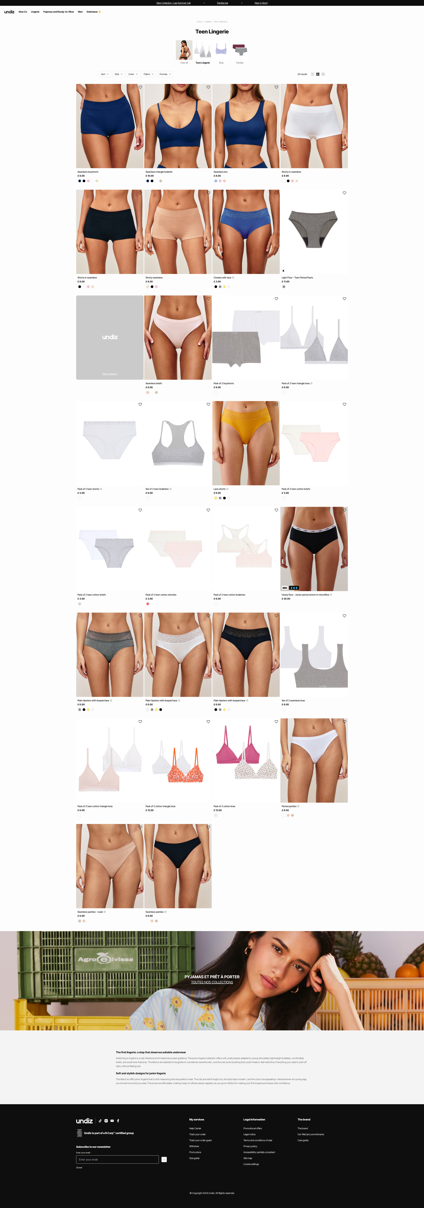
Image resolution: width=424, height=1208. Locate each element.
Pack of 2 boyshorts (224, 383)
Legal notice (249, 1134)
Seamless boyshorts (88, 171)
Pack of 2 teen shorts (89, 488)
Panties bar (222, 2)
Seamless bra (220, 171)
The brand (303, 1128)
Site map (247, 1158)
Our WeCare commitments (311, 1134)
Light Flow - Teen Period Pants (297, 277)
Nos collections (220, 21)
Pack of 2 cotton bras (224, 806)
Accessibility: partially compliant (259, 1152)
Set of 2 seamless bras (293, 700)
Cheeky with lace (223, 277)
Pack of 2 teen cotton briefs (296, 488)
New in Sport (261, 2)
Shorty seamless (154, 277)
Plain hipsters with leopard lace (94, 700)
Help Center (195, 1128)
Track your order (197, 1134)
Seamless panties (155, 911)
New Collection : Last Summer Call (174, 2)
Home (199, 21)
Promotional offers (252, 1128)
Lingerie (208, 21)
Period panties (289, 806)
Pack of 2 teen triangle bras (296, 383)
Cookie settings (251, 1164)
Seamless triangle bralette (159, 171)
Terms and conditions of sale (257, 1140)
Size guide (194, 1158)
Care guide (303, 1140)
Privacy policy (250, 1146)
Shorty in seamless (291, 171)
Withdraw (194, 1146)
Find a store (195, 1152)
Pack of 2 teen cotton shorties (161, 594)
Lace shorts (220, 488)
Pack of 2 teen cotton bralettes (229, 594)
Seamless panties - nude (90, 911)
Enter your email (83, 1152)
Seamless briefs (154, 383)
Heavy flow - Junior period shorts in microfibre (306, 594)
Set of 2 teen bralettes (157, 488)
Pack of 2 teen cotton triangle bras (95, 806)
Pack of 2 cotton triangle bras (160, 806)
